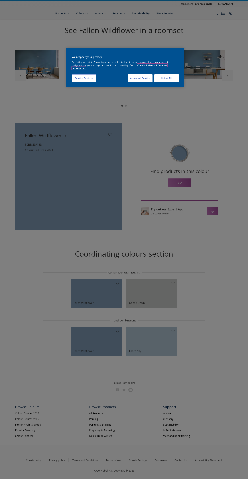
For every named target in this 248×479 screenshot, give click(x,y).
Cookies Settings (84, 78)
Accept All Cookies (140, 78)
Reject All (166, 78)
